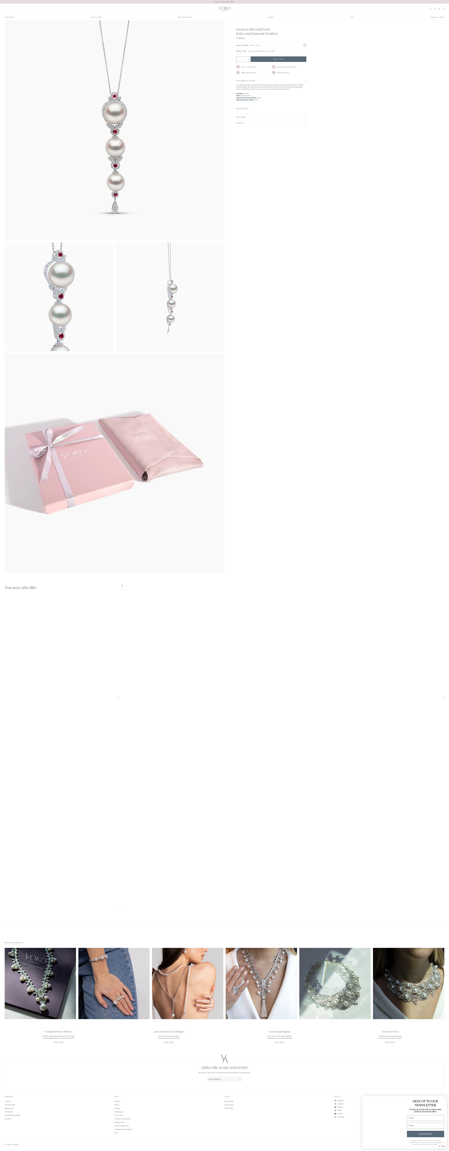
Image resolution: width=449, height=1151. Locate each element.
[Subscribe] (239, 1079)
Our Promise (9, 1112)
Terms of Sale (228, 1101)
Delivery (117, 1101)
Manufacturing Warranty (123, 1119)
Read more (59, 1042)
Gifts (352, 17)
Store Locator (119, 1115)
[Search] (430, 9)
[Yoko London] (224, 9)
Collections (96, 17)
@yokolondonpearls (14, 942)
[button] (443, 9)
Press (116, 1133)
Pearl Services (9, 1108)
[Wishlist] (435, 9)
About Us (8, 1101)
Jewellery (9, 17)
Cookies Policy (229, 1108)
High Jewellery (185, 17)
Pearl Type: (241, 51)
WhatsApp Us (119, 1112)
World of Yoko (437, 17)
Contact (117, 1108)
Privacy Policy (229, 1105)
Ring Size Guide (120, 1122)
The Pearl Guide (10, 1105)
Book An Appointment (122, 1126)
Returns (117, 1105)
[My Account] (439, 9)
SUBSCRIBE (425, 1134)
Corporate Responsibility (13, 1115)
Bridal (271, 17)
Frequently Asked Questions (124, 1129)
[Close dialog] (444, 1099)
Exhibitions (8, 1119)
